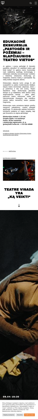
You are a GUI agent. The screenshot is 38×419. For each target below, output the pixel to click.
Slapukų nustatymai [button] (8, 415)
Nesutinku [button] (20, 415)
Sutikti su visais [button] (29, 415)
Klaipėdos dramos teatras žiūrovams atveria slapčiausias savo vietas (17, 134)
